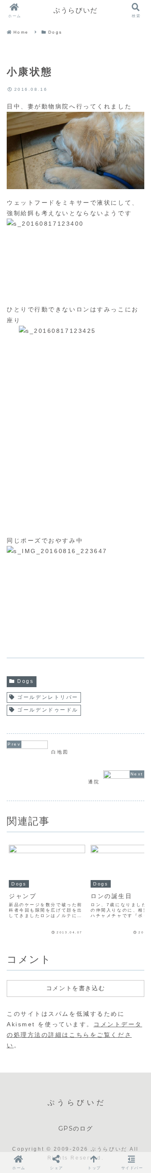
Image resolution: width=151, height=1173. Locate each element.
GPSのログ (75, 1128)
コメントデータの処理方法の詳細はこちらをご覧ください (74, 1035)
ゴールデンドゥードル (47, 710)
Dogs (25, 681)
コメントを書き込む (75, 988)
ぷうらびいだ (75, 10)
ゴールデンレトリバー (47, 697)
